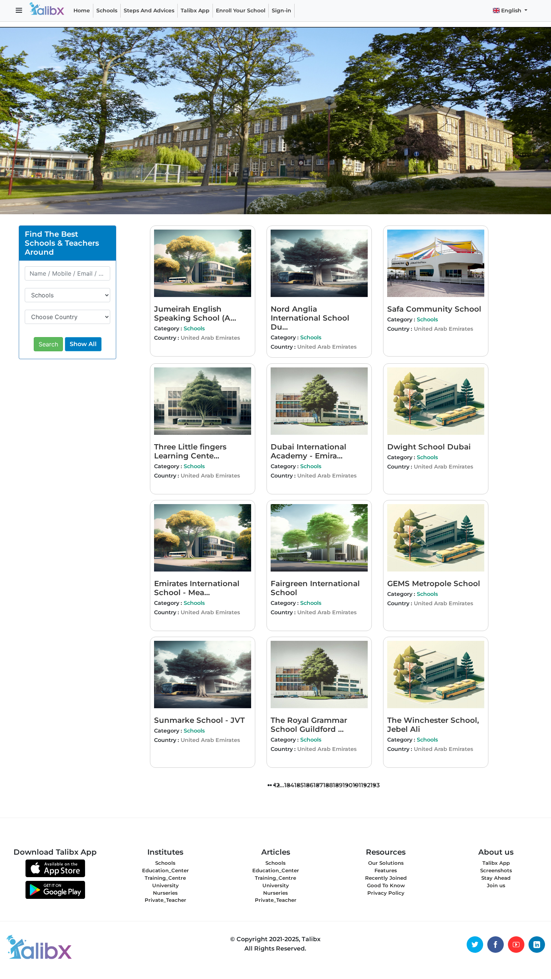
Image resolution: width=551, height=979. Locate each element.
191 (357, 785)
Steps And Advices (150, 10)
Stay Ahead (496, 878)
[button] (19, 10)
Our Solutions (386, 863)
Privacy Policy (385, 893)
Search (48, 344)
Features (385, 870)
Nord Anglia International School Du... (310, 317)
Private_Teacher (165, 900)
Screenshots (496, 870)
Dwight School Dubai (429, 446)
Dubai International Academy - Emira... (308, 451)
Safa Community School (434, 308)
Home (81, 10)
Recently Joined (386, 878)
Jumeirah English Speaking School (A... (195, 313)
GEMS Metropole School (433, 583)
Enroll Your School (240, 10)
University (165, 885)
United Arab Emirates (210, 337)
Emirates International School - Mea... (197, 588)
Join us (496, 885)
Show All (83, 344)
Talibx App (195, 10)
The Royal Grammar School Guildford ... (309, 725)
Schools (106, 10)
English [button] (511, 10)
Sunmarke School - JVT (199, 720)
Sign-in (281, 10)
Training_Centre (165, 878)
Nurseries (165, 893)
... (282, 785)
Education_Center (165, 870)
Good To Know (386, 885)
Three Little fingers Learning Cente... (190, 451)
